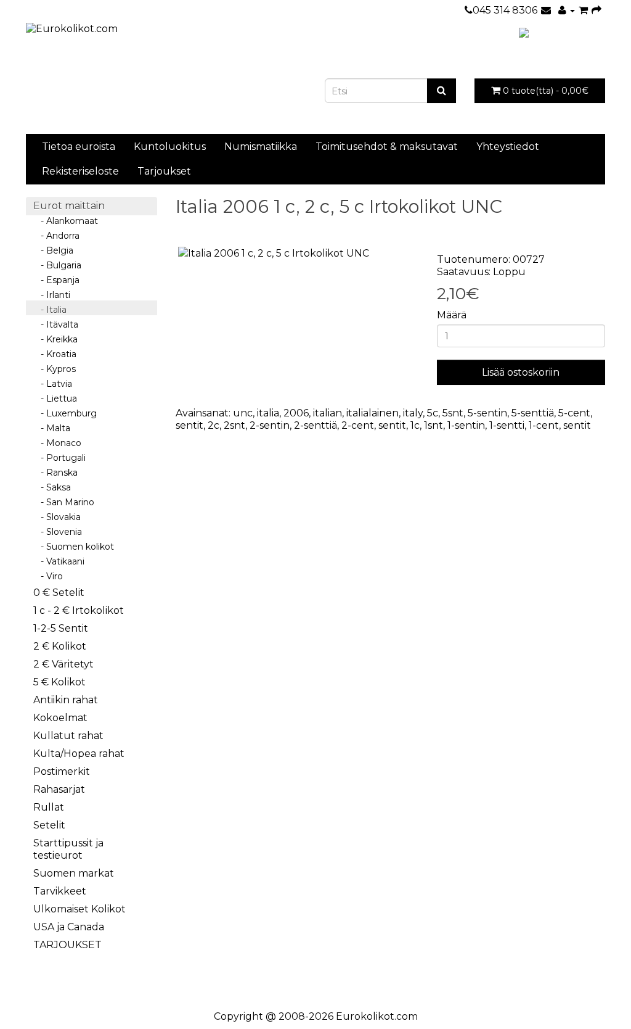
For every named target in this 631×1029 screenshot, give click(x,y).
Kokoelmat (60, 718)
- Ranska (55, 472)
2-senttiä (315, 425)
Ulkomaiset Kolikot (79, 909)
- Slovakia (57, 517)
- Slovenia (57, 531)
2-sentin (270, 425)
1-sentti (506, 425)
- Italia (50, 309)
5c (432, 413)
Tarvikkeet (59, 891)
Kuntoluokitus (170, 146)
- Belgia (53, 250)
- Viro (48, 576)
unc (243, 413)
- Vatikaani (58, 561)
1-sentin (466, 425)
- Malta (51, 428)
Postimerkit (61, 771)
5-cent (574, 413)
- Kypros (54, 368)
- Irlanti (51, 294)
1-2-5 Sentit (60, 628)
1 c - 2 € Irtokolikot (78, 610)
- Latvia (52, 383)
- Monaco (57, 442)
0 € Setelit (58, 592)
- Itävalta (55, 324)
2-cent (357, 425)
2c (213, 425)
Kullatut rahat (68, 736)
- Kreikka (55, 339)
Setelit (49, 825)
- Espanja (56, 280)
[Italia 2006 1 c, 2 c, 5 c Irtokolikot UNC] (297, 253)
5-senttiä (532, 413)
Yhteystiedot (507, 146)
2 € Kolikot (59, 646)
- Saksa (52, 487)
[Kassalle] (596, 10)
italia (268, 413)
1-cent (544, 425)
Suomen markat (73, 873)
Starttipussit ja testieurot (68, 849)
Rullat (48, 807)
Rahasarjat (59, 789)
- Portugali (59, 457)
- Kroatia (54, 354)
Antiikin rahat (65, 700)
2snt (234, 425)
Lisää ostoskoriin (521, 372)
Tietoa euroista (78, 146)
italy (413, 413)
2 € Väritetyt (63, 664)
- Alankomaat (65, 220)
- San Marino (63, 502)
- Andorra (56, 235)
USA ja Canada (68, 927)
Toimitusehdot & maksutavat (387, 146)
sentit (189, 425)
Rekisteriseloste (80, 171)
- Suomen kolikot (73, 546)
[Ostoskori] (583, 10)
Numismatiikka (260, 146)
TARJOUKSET (67, 945)
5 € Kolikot (59, 682)
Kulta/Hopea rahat (78, 753)
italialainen (372, 413)
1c (415, 425)
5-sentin (487, 413)
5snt (452, 413)
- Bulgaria (57, 265)
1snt (433, 425)
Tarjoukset (164, 171)
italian (327, 413)
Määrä (451, 315)
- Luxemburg (65, 413)
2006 (296, 413)
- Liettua (55, 398)
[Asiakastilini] (566, 10)
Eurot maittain (69, 206)
